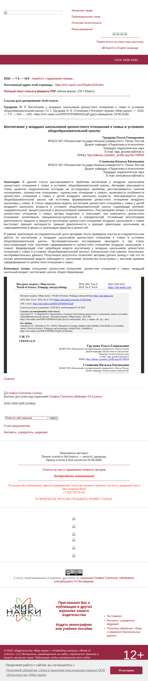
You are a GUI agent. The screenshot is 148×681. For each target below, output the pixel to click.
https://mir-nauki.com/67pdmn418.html (79, 84)
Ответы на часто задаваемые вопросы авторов (74, 469)
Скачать (9, 378)
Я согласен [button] (126, 670)
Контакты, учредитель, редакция (26, 432)
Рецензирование (82, 29)
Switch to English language (121, 47)
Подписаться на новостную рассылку (120, 41)
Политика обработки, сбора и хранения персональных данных (124, 632)
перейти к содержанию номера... (53, 78)
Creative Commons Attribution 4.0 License (75, 396)
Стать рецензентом (17, 425)
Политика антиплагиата (87, 22)
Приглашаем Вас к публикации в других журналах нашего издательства (74, 609)
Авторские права (82, 10)
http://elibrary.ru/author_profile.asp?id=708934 (115, 155)
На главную (114, 616)
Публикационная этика (86, 16)
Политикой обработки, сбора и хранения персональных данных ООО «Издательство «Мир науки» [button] (55, 673)
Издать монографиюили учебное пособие (74, 627)
